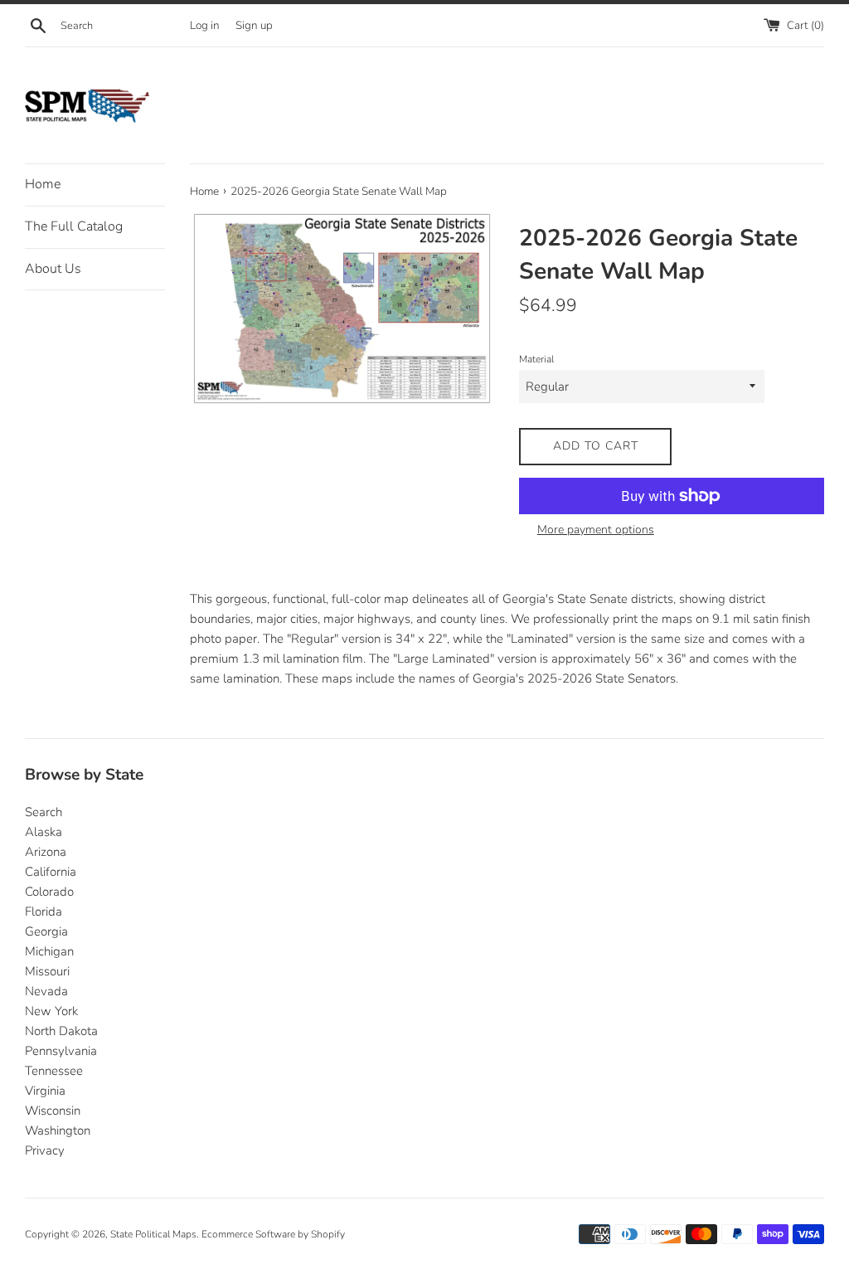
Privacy (45, 1150)
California (50, 871)
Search (43, 812)
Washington (57, 1130)
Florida (43, 911)
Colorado (49, 891)
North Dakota (61, 1031)
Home (43, 184)
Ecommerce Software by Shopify (273, 1234)
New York (51, 1011)
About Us (53, 269)
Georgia (46, 931)
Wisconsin (52, 1110)
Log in (205, 25)
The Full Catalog (74, 226)
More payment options (595, 529)
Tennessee (54, 1070)
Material (536, 359)
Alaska (43, 832)
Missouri (47, 971)
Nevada (46, 991)
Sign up (254, 25)
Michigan (49, 951)
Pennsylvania (61, 1051)
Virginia (45, 1090)
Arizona (45, 852)
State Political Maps (153, 1234)
